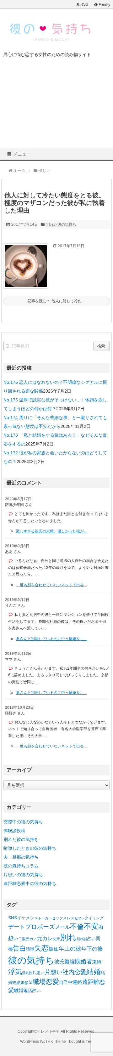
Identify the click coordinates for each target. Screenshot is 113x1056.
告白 (19, 948)
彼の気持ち (31, 960)
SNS (12, 917)
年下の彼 (92, 949)
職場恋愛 (46, 981)
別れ (68, 937)
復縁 (69, 961)
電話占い (32, 990)
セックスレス (63, 918)
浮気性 (27, 973)
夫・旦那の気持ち (21, 857)
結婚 (93, 972)
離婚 (18, 990)
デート (16, 927)
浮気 (15, 972)
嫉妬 (54, 948)
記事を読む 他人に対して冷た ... (56, 301)
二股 (22, 939)
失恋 (41, 948)
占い (91, 938)
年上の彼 (70, 948)
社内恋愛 (74, 972)
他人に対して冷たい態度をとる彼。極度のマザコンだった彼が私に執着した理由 (54, 203)
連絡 (77, 982)
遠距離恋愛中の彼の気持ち (29, 883)
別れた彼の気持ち (61, 224)
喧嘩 (30, 949)
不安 (91, 926)
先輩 (56, 939)
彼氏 (59, 961)
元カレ (45, 938)
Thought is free (79, 1041)
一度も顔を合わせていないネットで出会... (51, 585)
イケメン (26, 917)
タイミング (94, 918)
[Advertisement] (56, 107)
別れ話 (82, 939)
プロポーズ (40, 926)
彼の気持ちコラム (21, 865)
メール (62, 927)
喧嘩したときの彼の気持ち (29, 848)
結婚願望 (24, 982)
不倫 (77, 926)
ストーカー (43, 918)
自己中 (65, 982)
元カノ (31, 939)
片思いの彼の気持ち (23, 874)
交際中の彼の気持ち (23, 821)
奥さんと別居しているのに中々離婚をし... (51, 639)
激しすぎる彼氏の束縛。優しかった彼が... (51, 531)
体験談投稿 (14, 830)
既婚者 (83, 961)
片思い (38, 972)
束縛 (96, 961)
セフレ (79, 918)
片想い (53, 971)
